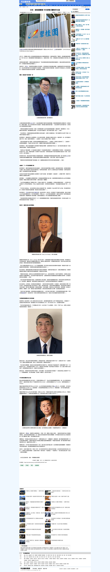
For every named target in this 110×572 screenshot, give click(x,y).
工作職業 (50, 558)
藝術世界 (61, 558)
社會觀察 (35, 563)
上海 (55, 49)
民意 (55, 556)
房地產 (27, 465)
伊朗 (21, 547)
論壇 (40, 4)
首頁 (20, 4)
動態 (37, 556)
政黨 (42, 556)
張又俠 (60, 547)
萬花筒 (54, 563)
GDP (55, 386)
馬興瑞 (34, 547)
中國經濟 (42, 5)
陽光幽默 (50, 565)
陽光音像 (62, 565)
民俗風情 (64, 563)
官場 (62, 5)
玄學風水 (46, 558)
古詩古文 (69, 558)
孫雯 (35, 549)
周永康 (67, 549)
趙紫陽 (64, 549)
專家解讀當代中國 (37, 565)
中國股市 (22, 549)
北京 (67, 155)
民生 (65, 5)
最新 (28, 5)
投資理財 (73, 558)
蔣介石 (41, 549)
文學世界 (29, 560)
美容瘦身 (65, 558)
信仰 (78, 5)
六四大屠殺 (56, 547)
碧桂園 (22, 465)
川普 (32, 547)
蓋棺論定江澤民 (30, 565)
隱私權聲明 (73, 568)
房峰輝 (55, 549)
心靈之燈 (39, 558)
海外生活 (42, 558)
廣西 (27, 547)
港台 (75, 5)
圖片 (81, 5)
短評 (44, 556)
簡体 (67, 0)
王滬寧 (26, 549)
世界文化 (76, 558)
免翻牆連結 (71, 0)
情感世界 (31, 563)
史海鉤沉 (31, 558)
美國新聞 (35, 5)
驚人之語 (34, 556)
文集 (40, 556)
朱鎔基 (24, 547)
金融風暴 (37, 465)
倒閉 (32, 465)
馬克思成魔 (38, 547)
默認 (69, 12)
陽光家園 (58, 565)
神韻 (29, 547)
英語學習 (84, 558)
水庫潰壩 (44, 547)
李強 (29, 549)
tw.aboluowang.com (41, 0)
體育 (70, 5)
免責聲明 (68, 568)
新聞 (24, 4)
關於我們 (61, 568)
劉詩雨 (38, 460)
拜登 (27, 192)
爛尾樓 (23, 293)
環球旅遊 (61, 563)
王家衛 (21, 550)
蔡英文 (60, 549)
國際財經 (50, 5)
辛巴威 (48, 549)
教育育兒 (54, 558)
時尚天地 (46, 563)
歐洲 (28, 433)
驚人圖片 (25, 565)
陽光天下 (54, 565)
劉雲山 (51, 549)
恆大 (27, 66)
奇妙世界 (57, 563)
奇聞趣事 (50, 563)
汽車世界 (39, 563)
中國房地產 (22, 49)
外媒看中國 (30, 556)
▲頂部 (77, 568)
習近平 (47, 547)
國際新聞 (46, 5)
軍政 (31, 5)
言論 (27, 556)
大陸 (38, 5)
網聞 (57, 5)
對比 (51, 556)
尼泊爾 (25, 550)
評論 (27, 4)
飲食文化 (27, 563)
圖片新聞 (69, 555)
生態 (73, 5)
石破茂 (31, 549)
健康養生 (27, 558)
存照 (53, 556)
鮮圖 (68, 563)
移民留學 (42, 563)
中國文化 (58, 558)
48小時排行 (75, 11)
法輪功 (63, 547)
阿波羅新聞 (25, 2)
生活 (30, 4)
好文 (46, 556)
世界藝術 (25, 560)
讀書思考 (80, 558)
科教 (59, 5)
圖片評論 (58, 556)
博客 (44, 4)
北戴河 (45, 549)
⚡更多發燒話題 (23, 545)
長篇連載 (33, 560)
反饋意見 (65, 568)
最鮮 (25, 563)
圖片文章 (36, 560)
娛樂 (37, 4)
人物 (54, 5)
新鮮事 (34, 4)
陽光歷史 (46, 565)
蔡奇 (58, 549)
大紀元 (31, 123)
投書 (49, 556)
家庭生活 (35, 558)
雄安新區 (38, 549)
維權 (67, 5)
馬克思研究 (43, 565)
